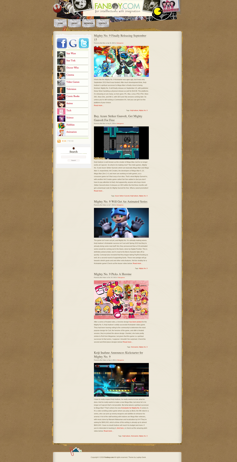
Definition (88, 23)
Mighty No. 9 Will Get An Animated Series (120, 201)
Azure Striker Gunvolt (122, 196)
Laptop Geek (141, 457)
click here (120, 428)
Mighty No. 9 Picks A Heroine (113, 274)
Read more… (99, 105)
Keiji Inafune (134, 110)
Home (60, 23)
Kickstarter (134, 347)
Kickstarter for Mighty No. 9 (131, 408)
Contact (103, 23)
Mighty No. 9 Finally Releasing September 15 (120, 37)
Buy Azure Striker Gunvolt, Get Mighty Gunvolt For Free (118, 118)
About (74, 23)
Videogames (119, 43)
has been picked (135, 322)
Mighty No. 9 (143, 110)
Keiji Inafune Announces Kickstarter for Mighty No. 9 (118, 354)
